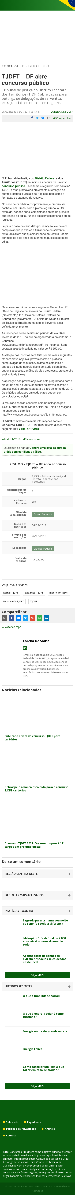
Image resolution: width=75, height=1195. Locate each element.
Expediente (34, 1122)
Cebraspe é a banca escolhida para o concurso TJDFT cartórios (36, 788)
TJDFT (33, 601)
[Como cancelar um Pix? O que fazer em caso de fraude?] (12, 1070)
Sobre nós (12, 1122)
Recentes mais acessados (24, 895)
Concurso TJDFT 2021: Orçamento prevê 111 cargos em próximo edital (35, 845)
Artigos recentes (18, 986)
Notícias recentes (19, 911)
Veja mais (37, 975)
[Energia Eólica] (12, 1053)
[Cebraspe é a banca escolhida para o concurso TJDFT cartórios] (37, 781)
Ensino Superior (42, 514)
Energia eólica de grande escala (45, 1031)
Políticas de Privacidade (21, 1128)
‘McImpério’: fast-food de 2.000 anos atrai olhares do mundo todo (44, 941)
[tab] (37, 874)
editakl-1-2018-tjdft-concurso (21, 439)
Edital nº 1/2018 (29, 428)
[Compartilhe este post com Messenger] (43, 118)
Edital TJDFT (10, 592)
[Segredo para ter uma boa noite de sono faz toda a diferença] (12, 924)
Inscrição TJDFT (59, 592)
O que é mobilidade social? (41, 996)
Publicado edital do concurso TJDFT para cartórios (32, 737)
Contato (11, 1135)
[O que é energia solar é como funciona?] (12, 1017)
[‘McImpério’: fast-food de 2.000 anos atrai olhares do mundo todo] (12, 942)
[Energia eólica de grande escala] (12, 1035)
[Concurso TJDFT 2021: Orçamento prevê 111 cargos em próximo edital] (37, 837)
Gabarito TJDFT (33, 592)
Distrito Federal (45, 178)
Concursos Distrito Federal (26, 66)
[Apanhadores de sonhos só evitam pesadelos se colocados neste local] (12, 959)
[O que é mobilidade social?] (12, 1000)
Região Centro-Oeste (21, 874)
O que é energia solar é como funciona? (43, 1015)
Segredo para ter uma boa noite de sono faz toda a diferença (45, 921)
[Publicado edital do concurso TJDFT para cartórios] (37, 730)
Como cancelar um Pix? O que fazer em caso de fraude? (43, 1068)
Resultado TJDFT (13, 601)
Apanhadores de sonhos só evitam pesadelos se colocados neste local (44, 959)
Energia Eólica (32, 1049)
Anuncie (50, 1128)
